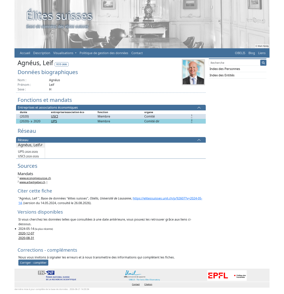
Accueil (25, 53)
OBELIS (240, 53)
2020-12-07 (26, 233)
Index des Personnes (225, 69)
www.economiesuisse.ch (35, 178)
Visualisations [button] (63, 53)
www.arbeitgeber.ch (32, 182)
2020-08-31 (26, 238)
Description (41, 53)
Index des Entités (222, 75)
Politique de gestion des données (104, 53)
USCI (54, 116)
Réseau (23, 140)
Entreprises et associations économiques (48, 108)
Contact (137, 53)
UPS (54, 121)
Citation (148, 284)
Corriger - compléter (33, 262)
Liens (262, 53)
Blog (251, 53)
